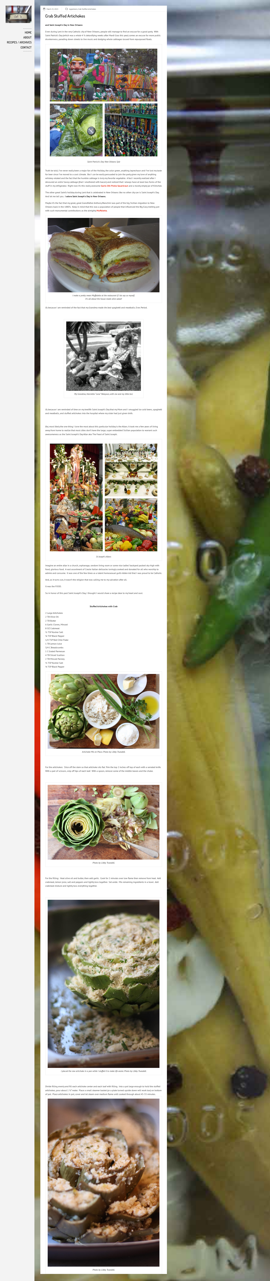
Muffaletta (102, 210)
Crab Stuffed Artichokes (87, 9)
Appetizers (73, 9)
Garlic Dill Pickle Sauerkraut (114, 185)
